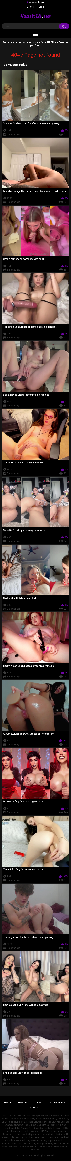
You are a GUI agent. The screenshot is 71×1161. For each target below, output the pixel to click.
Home (7, 1102)
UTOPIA (51, 42)
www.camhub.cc (36, 2)
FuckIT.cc (32, 1155)
